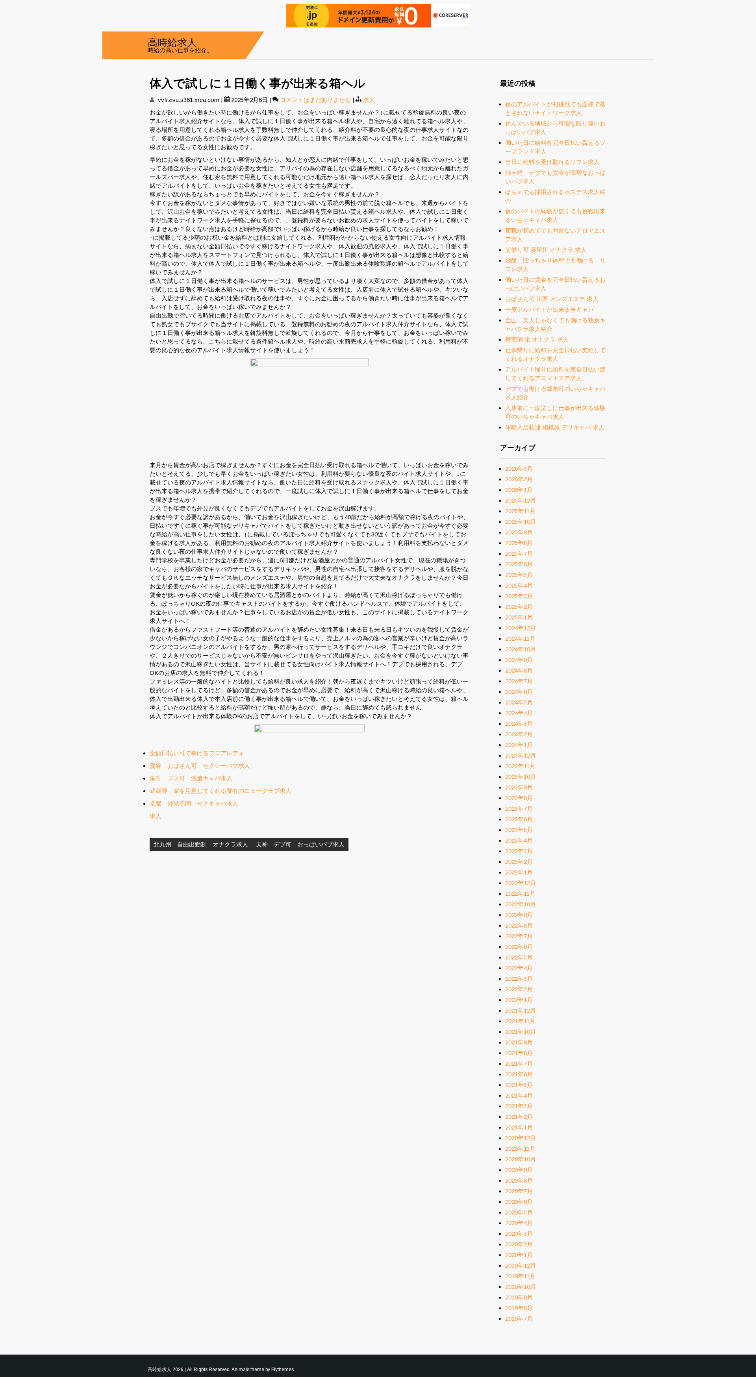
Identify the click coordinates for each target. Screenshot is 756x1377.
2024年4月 (519, 713)
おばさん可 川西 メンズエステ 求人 (551, 299)
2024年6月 (519, 691)
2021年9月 (519, 1042)
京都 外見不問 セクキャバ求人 (194, 803)
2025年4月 (519, 585)
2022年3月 (519, 978)
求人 (369, 99)
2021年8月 (519, 1053)
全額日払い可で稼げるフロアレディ (197, 753)
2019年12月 (520, 1265)
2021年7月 (519, 1063)
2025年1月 (519, 617)
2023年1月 (519, 872)
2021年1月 (519, 1127)
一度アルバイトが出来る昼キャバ (549, 309)
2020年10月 (520, 1159)
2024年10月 (520, 649)
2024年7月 (519, 681)
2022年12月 (520, 883)
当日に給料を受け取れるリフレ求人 (552, 162)
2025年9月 (519, 532)
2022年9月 (519, 914)
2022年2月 (519, 989)
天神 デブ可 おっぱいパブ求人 (300, 844)
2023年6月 (519, 819)
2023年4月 (519, 840)
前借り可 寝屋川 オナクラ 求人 (546, 249)
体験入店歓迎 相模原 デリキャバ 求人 (554, 427)
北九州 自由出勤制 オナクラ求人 (201, 844)
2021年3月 (519, 1106)
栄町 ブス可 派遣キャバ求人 (191, 778)
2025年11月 (520, 511)
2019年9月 (519, 1297)
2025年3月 (519, 596)
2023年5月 (519, 829)
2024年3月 (519, 723)
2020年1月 (519, 1254)
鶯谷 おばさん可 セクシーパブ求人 (200, 765)
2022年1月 (519, 999)
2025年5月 (519, 574)
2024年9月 (519, 659)
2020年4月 (519, 1223)
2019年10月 (520, 1286)
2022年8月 (519, 925)
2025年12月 (520, 500)
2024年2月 (519, 734)
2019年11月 (520, 1276)
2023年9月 (519, 787)
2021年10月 (520, 1031)
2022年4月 (519, 968)
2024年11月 (520, 638)
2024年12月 (520, 628)
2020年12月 (520, 1138)
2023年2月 (519, 861)
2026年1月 (519, 489)
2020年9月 (519, 1169)
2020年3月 (519, 1233)
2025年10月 (520, 521)
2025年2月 (519, 606)
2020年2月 (519, 1244)
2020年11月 (520, 1148)
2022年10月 (520, 904)
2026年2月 (519, 479)
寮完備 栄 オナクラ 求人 (537, 339)
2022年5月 (519, 957)
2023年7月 (519, 808)
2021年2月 (519, 1116)
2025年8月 (519, 543)
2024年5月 (519, 702)
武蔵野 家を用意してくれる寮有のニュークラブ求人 (220, 790)
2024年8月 (519, 670)
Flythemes (282, 1369)
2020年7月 (519, 1191)
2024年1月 (519, 744)
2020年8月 (519, 1180)
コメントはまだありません (315, 99)
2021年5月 (519, 1084)
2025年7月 (519, 553)
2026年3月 (519, 468)
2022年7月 (519, 936)
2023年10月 (520, 776)
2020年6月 (519, 1201)
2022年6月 (519, 946)
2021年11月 (520, 1021)
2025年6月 (519, 564)
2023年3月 (519, 851)
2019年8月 (519, 1308)
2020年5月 (519, 1212)
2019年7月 (519, 1318)
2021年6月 (519, 1074)
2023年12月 (520, 755)
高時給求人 (172, 41)
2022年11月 (520, 893)
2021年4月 (519, 1095)
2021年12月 (520, 1010)
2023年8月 (519, 798)
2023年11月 (520, 766)
